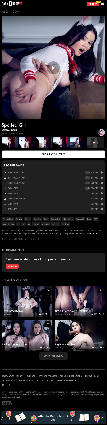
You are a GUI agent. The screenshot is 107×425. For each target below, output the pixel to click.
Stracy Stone (69, 314)
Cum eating (55, 219)
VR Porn (5, 12)
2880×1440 (53, 204)
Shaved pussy (8, 224)
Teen (89, 219)
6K (18, 224)
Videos (16, 12)
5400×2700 (53, 188)
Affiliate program (48, 376)
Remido (4, 348)
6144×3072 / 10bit (53, 177)
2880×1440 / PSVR (53, 198)
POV (95, 219)
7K (23, 224)
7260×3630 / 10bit (53, 172)
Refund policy (92, 376)
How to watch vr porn (12, 376)
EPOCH (26, 394)
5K (29, 224)
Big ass (19, 219)
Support (31, 376)
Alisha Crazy (13, 348)
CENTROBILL (37, 394)
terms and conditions (71, 376)
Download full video (53, 154)
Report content (45, 380)
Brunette (37, 219)
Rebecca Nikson (9, 130)
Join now (94, 3)
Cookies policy (26, 380)
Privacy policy (9, 380)
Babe (46, 219)
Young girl (80, 219)
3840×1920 (53, 193)
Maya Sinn (59, 314)
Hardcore (65, 224)
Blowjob (45, 224)
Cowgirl (36, 224)
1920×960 (53, 209)
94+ (95, 142)
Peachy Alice (7, 314)
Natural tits (68, 219)
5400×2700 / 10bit (53, 183)
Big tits (27, 219)
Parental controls (66, 380)
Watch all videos (53, 356)
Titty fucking (8, 219)
